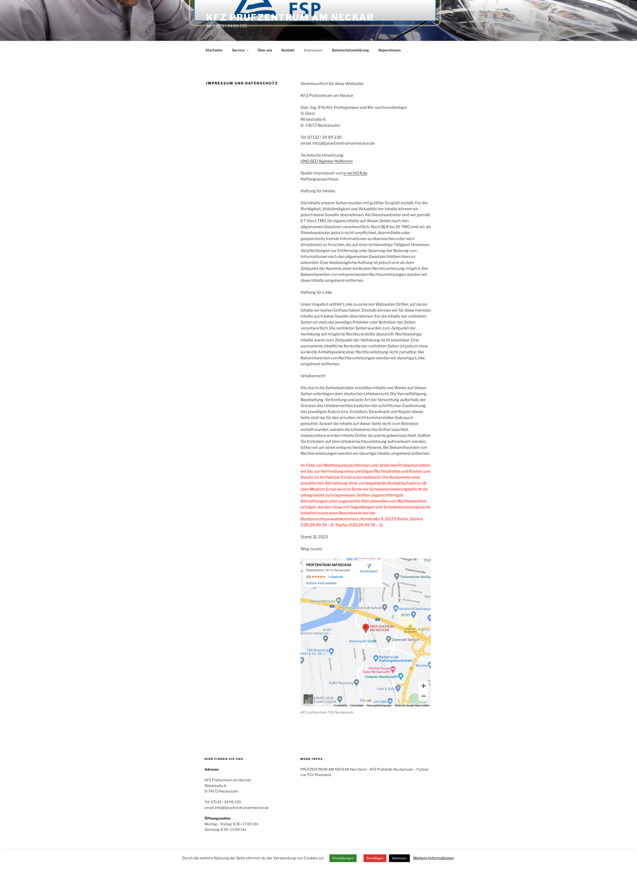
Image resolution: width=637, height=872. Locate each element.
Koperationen (389, 50)
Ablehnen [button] (399, 858)
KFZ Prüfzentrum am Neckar (290, 17)
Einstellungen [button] (343, 858)
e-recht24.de (355, 173)
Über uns (265, 50)
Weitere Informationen (433, 858)
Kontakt (288, 50)
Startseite (214, 50)
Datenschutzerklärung (350, 50)
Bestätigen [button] (375, 858)
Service (238, 50)
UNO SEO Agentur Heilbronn (327, 161)
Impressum (313, 50)
